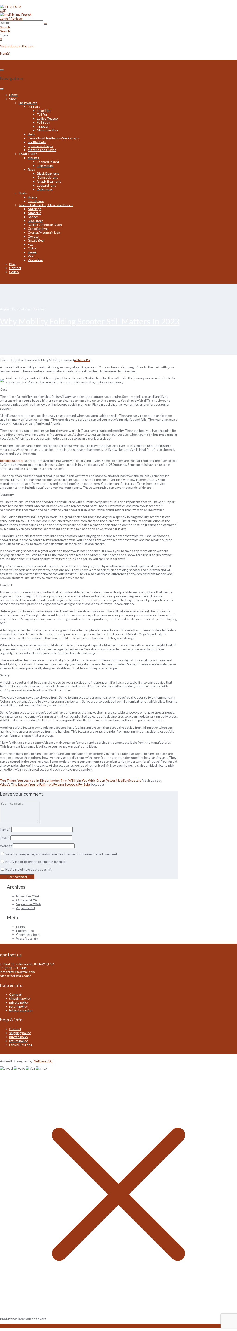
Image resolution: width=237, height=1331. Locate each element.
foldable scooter (12, 461)
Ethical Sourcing (20, 1010)
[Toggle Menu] (2, 89)
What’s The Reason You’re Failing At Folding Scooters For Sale (45, 784)
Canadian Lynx (38, 228)
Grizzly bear (36, 201)
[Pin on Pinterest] (7, 776)
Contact (15, 268)
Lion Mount (45, 166)
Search (5, 31)
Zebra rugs (45, 189)
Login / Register (11, 18)
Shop (13, 99)
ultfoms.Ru (82, 360)
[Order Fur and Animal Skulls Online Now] (10, 7)
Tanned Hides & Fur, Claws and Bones (46, 205)
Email (5, 838)
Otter (32, 248)
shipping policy (20, 998)
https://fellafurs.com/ (15, 976)
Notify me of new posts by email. (28, 869)
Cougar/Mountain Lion (44, 232)
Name (5, 829)
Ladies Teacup (47, 118)
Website (6, 846)
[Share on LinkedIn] (14, 776)
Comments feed (28, 934)
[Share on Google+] (11, 776)
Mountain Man (47, 130)
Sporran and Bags (40, 146)
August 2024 (25, 908)
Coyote (33, 236)
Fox (30, 244)
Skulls (23, 193)
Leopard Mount (48, 162)
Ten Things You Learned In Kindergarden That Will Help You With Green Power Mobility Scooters (70, 780)
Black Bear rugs (48, 173)
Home (13, 95)
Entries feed (25, 931)
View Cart (7, 1326)
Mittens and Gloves (42, 150)
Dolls (31, 134)
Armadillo (34, 213)
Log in (20, 927)
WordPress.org (27, 938)
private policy (18, 1002)
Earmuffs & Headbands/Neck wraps (53, 138)
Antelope (34, 209)
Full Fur (42, 114)
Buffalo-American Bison (45, 225)
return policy (18, 1006)
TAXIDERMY (28, 154)
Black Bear (35, 221)
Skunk (32, 252)
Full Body (43, 122)
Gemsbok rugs (47, 177)
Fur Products (28, 103)
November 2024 (27, 896)
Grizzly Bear (36, 240)
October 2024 (26, 900)
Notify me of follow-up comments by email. (35, 862)
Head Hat (44, 110)
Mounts (33, 158)
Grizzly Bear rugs (49, 181)
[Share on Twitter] (4, 776)
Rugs (31, 169)
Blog (12, 264)
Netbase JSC (43, 1061)
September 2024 (28, 904)
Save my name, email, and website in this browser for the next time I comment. (61, 854)
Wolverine (35, 260)
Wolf (31, 256)
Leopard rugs (46, 185)
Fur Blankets (37, 142)
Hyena (32, 197)
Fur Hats (34, 107)
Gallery (14, 272)
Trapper (43, 126)
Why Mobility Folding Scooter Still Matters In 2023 (89, 321)
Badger (33, 217)
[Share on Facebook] (1, 776)
